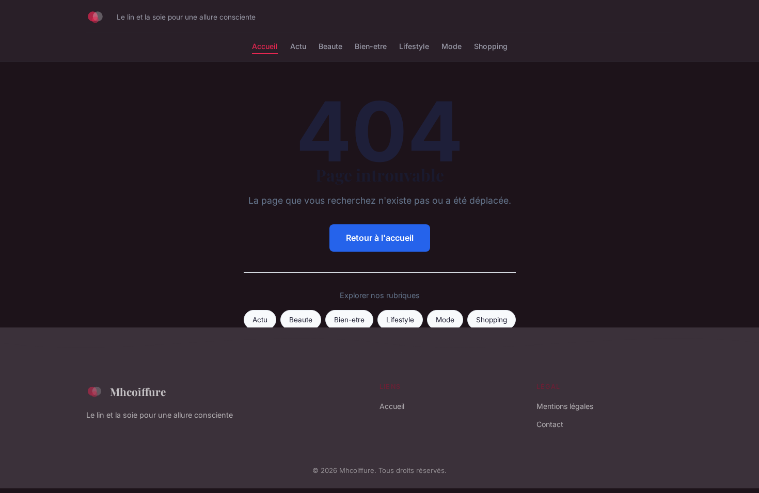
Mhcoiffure (138, 391)
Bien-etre (371, 46)
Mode (451, 46)
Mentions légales (564, 406)
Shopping (491, 46)
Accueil (265, 46)
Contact (549, 424)
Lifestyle (414, 46)
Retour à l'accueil (380, 238)
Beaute (330, 46)
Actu (298, 46)
